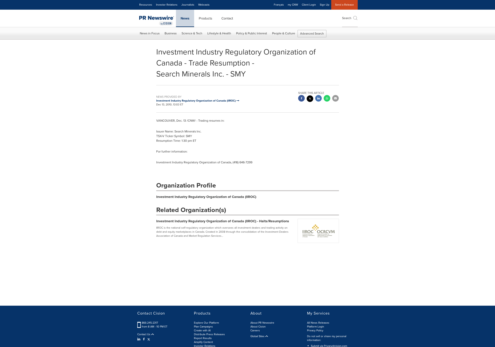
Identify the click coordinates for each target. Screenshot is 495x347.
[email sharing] (335, 99)
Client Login (309, 5)
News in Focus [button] (150, 33)
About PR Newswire (262, 323)
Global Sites (257, 336)
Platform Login (315, 327)
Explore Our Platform (206, 323)
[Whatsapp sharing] (327, 99)
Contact (227, 18)
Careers (255, 330)
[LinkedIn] (139, 339)
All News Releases (318, 323)
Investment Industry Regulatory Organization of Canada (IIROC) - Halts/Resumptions (222, 221)
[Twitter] (148, 339)
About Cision (258, 327)
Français (279, 5)
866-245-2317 (150, 323)
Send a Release (344, 5)
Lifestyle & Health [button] (219, 33)
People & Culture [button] (283, 33)
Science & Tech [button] (192, 33)
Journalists (187, 5)
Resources (145, 5)
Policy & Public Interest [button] (251, 33)
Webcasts (204, 5)
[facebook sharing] (301, 99)
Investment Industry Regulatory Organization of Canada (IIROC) (206, 196)
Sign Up (324, 5)
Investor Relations (167, 5)
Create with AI (202, 330)
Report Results (203, 338)
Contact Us (144, 334)
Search (346, 18)
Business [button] (171, 33)
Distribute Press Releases (209, 334)
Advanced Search (312, 33)
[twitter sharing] (310, 99)
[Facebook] (144, 339)
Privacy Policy (315, 330)
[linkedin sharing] (318, 99)
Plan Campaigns (203, 327)
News (185, 18)
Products (205, 18)
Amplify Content (203, 342)
